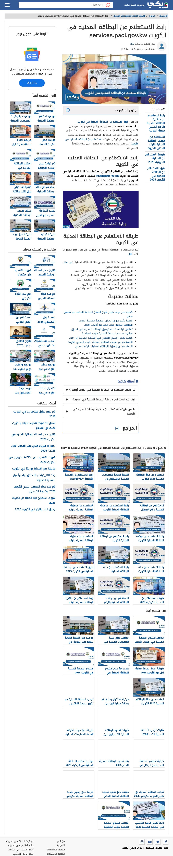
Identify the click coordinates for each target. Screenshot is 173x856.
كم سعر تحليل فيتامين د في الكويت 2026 (34, 414)
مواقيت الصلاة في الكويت (19, 841)
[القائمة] (7, 5)
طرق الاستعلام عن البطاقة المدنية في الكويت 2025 (156, 174)
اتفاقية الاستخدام (56, 854)
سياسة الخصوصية (56, 850)
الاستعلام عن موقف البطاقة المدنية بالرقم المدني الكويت (156, 142)
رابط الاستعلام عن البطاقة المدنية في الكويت (103, 121)
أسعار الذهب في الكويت (20, 850)
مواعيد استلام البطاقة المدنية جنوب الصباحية (107, 333)
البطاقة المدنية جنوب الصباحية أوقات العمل (108, 324)
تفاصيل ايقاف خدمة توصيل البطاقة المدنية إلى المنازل (102, 329)
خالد (132, 44)
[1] (130, 254)
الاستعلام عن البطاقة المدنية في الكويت (102, 141)
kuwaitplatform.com (107, 175)
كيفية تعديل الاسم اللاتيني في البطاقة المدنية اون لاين (101, 337)
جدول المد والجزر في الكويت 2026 (35, 509)
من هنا (68, 262)
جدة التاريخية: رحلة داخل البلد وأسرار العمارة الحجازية (34, 478)
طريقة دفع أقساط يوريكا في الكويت (33, 468)
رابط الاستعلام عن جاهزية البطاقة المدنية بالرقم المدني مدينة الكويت (156, 123)
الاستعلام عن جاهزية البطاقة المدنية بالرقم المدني (104, 346)
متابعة (32, 82)
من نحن (61, 841)
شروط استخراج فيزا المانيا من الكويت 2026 (33, 500)
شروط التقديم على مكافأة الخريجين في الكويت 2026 (32, 460)
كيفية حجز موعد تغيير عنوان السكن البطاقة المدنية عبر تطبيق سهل (98, 314)
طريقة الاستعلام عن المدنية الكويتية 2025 (155, 158)
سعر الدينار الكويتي (23, 854)
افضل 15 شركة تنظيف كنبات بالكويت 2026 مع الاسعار (33, 426)
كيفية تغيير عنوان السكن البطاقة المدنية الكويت (106, 320)
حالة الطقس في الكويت (20, 845)
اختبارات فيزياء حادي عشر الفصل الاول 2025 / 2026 (33, 448)
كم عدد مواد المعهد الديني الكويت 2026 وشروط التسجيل (34, 489)
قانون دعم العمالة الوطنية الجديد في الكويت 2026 (33, 437)
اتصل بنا (60, 845)
